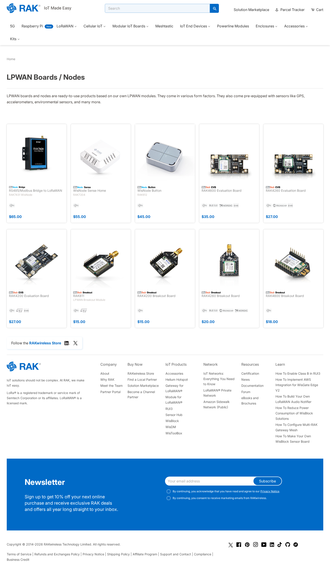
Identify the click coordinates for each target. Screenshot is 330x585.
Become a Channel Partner (141, 394)
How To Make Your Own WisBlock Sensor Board (293, 438)
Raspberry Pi (32, 26)
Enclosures (265, 26)
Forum (245, 392)
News (245, 379)
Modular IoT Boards (129, 26)
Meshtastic (164, 26)
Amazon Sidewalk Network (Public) (216, 404)
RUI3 (169, 409)
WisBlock (172, 421)
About (104, 373)
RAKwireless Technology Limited (67, 544)
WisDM (170, 427)
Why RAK (107, 379)
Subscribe (267, 481)
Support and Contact (175, 554)
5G (12, 26)
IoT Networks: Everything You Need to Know (219, 379)
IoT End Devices (194, 26)
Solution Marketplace (251, 9)
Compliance (202, 554)
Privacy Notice (269, 491)
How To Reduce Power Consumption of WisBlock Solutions (294, 413)
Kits (13, 39)
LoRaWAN (65, 26)
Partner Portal (110, 392)
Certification (250, 373)
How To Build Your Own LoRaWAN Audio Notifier (293, 399)
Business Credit (18, 559)
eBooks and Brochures (250, 400)
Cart (319, 9)
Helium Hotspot (176, 379)
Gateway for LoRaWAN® (174, 388)
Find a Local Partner (142, 379)
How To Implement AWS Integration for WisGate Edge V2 (296, 385)
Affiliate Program (145, 554)
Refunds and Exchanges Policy (57, 554)
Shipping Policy (118, 554)
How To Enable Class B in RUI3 (297, 373)
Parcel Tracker (292, 9)
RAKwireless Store (141, 373)
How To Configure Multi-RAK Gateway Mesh (296, 427)
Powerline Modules (233, 26)
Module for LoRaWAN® (173, 399)
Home (11, 59)
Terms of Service (19, 554)
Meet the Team (111, 385)
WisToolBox (173, 433)
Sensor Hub (174, 415)
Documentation (252, 385)
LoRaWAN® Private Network (217, 393)
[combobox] (157, 8)
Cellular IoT (93, 26)
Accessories (295, 26)
